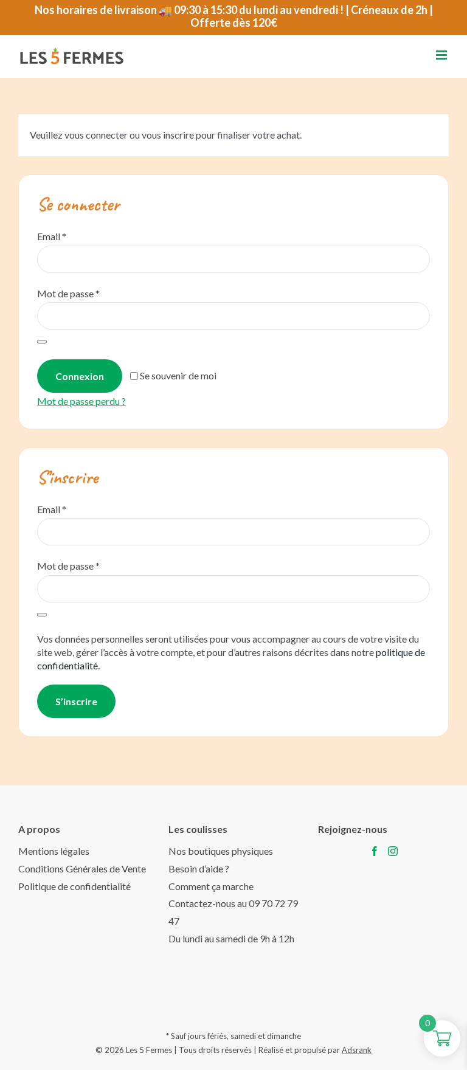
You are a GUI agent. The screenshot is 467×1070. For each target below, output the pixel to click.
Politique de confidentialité (74, 886)
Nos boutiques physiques (220, 851)
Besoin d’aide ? (198, 868)
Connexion (79, 376)
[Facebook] (374, 851)
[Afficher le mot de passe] (42, 341)
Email (51, 236)
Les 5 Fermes (149, 1050)
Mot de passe (68, 293)
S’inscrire (76, 701)
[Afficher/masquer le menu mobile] (442, 55)
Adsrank (357, 1050)
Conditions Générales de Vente (82, 868)
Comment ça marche (211, 886)
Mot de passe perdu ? (81, 401)
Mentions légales (53, 851)
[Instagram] (393, 851)
